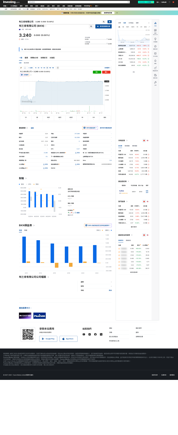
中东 (66, 9)
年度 (20, 230)
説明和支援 (139, 336)
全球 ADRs (45, 9)
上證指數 (120, 49)
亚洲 (71, 9)
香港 (20, 9)
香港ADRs (52, 9)
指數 (124, 23)
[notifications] (169, 2)
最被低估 (120, 240)
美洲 (58, 9)
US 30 (120, 59)
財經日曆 (70, 6)
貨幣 (119, 23)
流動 (110, 332)
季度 (25, 230)
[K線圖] (21, 68)
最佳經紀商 (122, 181)
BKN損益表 (25, 225)
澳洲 (110, 290)
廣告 (137, 332)
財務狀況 (44, 58)
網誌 (110, 328)
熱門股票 (121, 201)
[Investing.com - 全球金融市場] (11, 2)
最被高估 (128, 240)
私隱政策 (163, 375)
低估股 (80, 9)
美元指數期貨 (122, 65)
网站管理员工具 (114, 341)
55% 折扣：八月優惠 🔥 (146, 2)
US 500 (120, 62)
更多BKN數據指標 (106, 128)
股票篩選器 (78, 6)
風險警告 (172, 375)
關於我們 (139, 328)
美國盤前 (32, 9)
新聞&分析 (34, 58)
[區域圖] (25, 68)
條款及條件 (155, 375)
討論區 (52, 58)
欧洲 (62, 9)
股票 (6, 9)
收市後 (39, 9)
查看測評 (147, 191)
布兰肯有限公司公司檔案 (32, 276)
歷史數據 (26, 63)
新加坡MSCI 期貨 (123, 52)
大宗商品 (130, 23)
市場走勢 (121, 140)
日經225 (120, 55)
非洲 (75, 9)
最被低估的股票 (124, 235)
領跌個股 (134, 146)
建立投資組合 (113, 336)
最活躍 (120, 146)
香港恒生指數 (122, 45)
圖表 (26, 58)
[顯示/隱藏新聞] (58, 68)
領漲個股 (127, 146)
